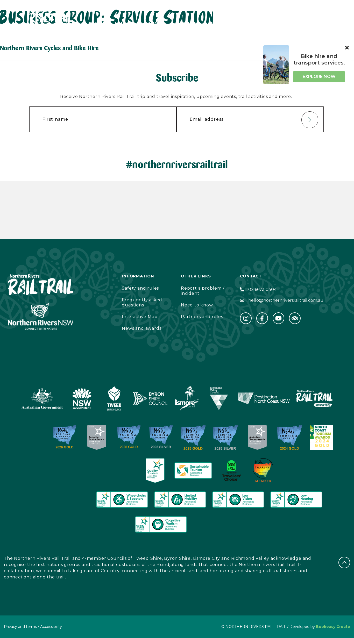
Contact (188, 23)
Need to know (197, 305)
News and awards (141, 328)
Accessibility (271, 23)
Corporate (226, 23)
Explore (126, 23)
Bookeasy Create (333, 626)
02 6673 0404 (262, 289)
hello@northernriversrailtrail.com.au (285, 300)
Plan (97, 23)
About (157, 23)
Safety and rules (140, 288)
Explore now (319, 76)
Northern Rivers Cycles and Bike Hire (49, 48)
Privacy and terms (20, 626)
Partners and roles (202, 316)
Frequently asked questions (142, 302)
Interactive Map (139, 316)
